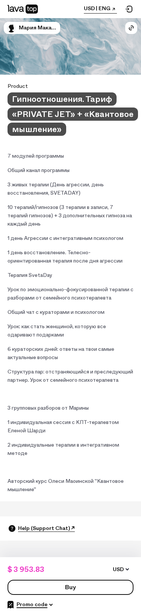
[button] (11, 27)
